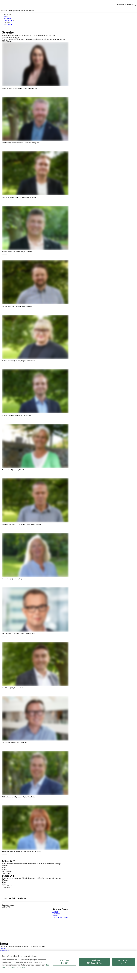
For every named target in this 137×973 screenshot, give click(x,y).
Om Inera (31, 10)
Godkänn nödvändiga (94, 961)
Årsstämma (56, 914)
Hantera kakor (65, 961)
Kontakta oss (23, 10)
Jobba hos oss (4, 950)
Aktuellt (16, 10)
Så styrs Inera (8, 20)
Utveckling (10, 10)
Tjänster (3, 10)
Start (5, 16)
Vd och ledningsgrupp (60, 917)
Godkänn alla (123, 961)
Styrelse (55, 915)
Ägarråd (55, 912)
